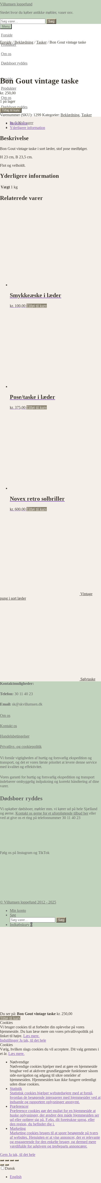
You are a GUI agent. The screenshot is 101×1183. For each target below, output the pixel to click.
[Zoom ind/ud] (2, 1160)
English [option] (16, 1177)
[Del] (12, 1160)
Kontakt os (8, 726)
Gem (4, 1154)
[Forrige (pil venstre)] (2, 1165)
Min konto (18, 910)
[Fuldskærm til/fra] (7, 1160)
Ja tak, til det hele (32, 1040)
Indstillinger (9, 1040)
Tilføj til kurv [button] (36, 306)
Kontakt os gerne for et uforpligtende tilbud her (51, 813)
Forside (7, 35)
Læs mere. (31, 1036)
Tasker (41, 42)
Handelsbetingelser (14, 736)
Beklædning (23, 42)
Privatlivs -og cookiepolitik (21, 746)
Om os (6, 98)
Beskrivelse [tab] (19, 123)
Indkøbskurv (21, 924)
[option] (55, 1177)
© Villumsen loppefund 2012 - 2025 (28, 902)
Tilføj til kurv (11, 110)
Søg (51, 21)
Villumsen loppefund (16, 4)
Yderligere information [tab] (27, 128)
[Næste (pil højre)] (7, 1165)
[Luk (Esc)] (17, 1160)
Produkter (8, 88)
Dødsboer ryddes (14, 107)
